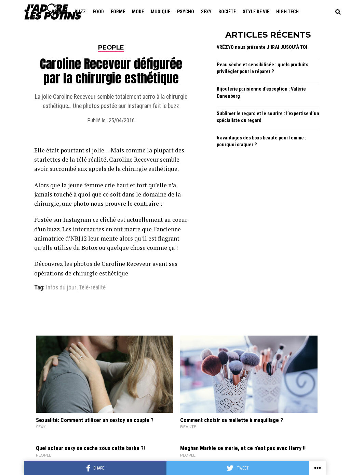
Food (98, 11)
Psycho (185, 11)
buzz (53, 229)
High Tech (287, 11)
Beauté (60, 11)
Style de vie (256, 11)
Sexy (206, 11)
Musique (160, 11)
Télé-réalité (92, 288)
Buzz (80, 11)
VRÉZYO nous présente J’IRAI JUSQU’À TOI (262, 47)
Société (227, 11)
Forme (118, 11)
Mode (138, 11)
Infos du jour (61, 288)
